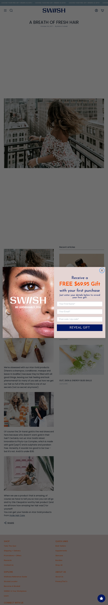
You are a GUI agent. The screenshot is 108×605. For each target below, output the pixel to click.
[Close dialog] (101, 270)
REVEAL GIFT (80, 327)
